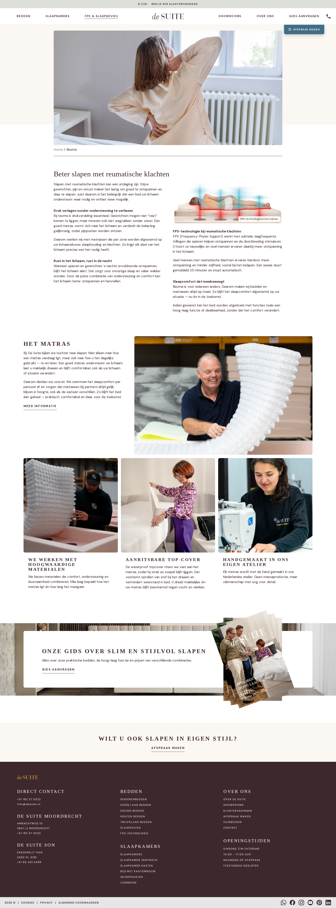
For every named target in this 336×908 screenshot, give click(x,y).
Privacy (46, 902)
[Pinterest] (319, 902)
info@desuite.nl (29, 804)
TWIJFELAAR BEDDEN (136, 822)
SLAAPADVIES (130, 827)
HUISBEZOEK (232, 822)
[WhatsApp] (283, 902)
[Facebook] (292, 902)
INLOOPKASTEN (131, 877)
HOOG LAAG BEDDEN (135, 805)
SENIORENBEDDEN (133, 799)
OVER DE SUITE (234, 799)
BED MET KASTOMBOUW (138, 871)
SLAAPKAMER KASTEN (136, 865)
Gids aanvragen (304, 16)
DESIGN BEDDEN (132, 810)
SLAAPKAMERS (131, 854)
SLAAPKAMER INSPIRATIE (139, 860)
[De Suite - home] (168, 16)
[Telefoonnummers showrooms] (328, 16)
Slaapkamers (58, 16)
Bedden (24, 16)
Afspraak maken (306, 29)
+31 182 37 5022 (29, 799)
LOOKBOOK (128, 882)
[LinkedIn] (328, 902)
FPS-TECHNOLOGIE (134, 833)
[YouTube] (310, 902)
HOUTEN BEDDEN (132, 816)
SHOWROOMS (233, 805)
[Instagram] (301, 902)
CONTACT (230, 827)
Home (58, 149)
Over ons (265, 16)
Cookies (28, 902)
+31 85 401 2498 (29, 862)
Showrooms (230, 16)
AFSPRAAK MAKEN (237, 816)
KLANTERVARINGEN (237, 810)
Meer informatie (40, 406)
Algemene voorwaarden (79, 902)
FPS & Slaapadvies (101, 16)
